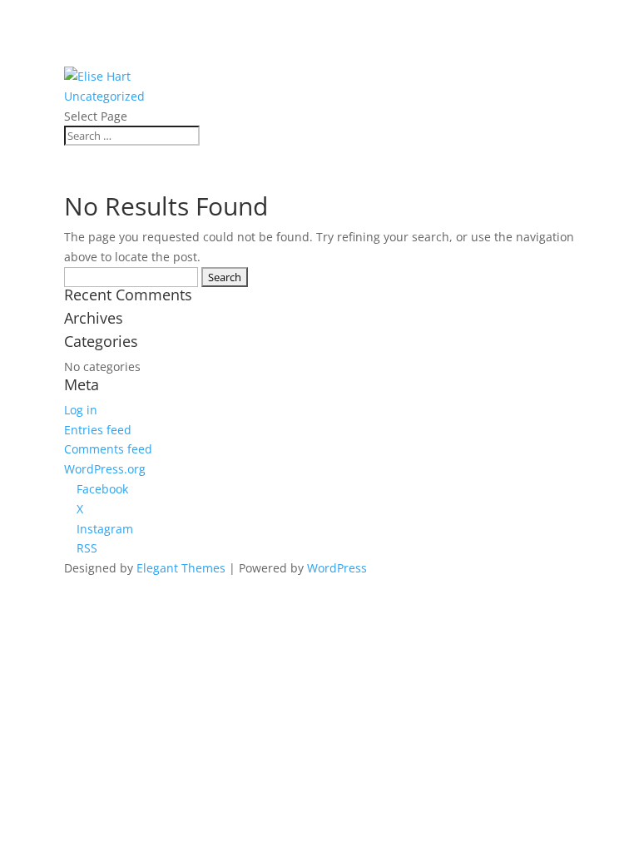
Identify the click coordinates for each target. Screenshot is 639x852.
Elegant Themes (180, 568)
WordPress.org (105, 469)
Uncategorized (104, 96)
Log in (80, 410)
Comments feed (108, 449)
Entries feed (97, 430)
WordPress (337, 568)
